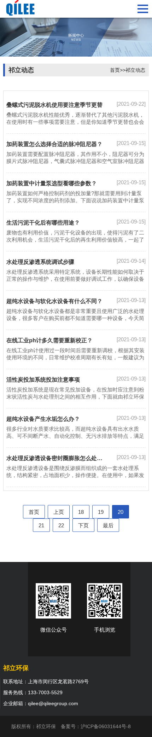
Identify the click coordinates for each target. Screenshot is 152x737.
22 (61, 525)
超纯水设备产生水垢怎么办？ (43, 419)
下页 (83, 525)
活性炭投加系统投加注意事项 (43, 380)
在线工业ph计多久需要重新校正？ (49, 340)
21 (41, 525)
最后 (108, 525)
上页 (58, 512)
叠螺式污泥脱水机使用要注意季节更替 (54, 105)
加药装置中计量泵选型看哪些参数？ (51, 183)
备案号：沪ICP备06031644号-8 (96, 726)
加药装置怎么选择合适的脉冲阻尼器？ (54, 144)
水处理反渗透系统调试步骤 (40, 262)
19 (101, 512)
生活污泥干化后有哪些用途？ (43, 223)
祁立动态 (135, 70)
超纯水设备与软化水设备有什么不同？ (54, 301)
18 (81, 512)
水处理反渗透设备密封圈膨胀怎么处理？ (57, 458)
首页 (115, 70)
